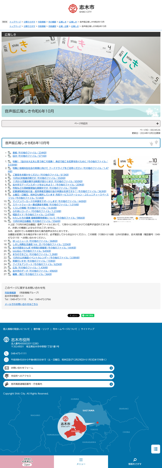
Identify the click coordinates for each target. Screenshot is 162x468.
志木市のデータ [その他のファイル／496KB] (35, 271)
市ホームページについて (65, 329)
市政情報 (42, 22)
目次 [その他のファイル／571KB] (30, 156)
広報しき (62, 22)
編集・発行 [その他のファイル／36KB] (32, 274)
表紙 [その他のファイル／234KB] (30, 153)
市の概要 (52, 22)
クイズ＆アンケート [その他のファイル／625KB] (37, 264)
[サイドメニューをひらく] (155, 449)
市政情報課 (10, 293)
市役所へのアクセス (21, 376)
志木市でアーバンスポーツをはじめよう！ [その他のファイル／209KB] (48, 185)
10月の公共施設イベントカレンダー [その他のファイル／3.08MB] (46, 258)
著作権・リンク (41, 329)
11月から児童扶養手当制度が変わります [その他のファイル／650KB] (48, 181)
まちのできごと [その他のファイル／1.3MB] (35, 254)
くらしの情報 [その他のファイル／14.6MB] (35, 208)
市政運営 (52, 26)
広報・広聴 (63, 26)
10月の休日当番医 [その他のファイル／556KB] (36, 221)
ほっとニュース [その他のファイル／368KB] (35, 241)
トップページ (15, 22)
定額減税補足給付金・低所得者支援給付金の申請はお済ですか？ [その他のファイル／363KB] (59, 191)
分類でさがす (29, 22)
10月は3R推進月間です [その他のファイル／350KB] (39, 178)
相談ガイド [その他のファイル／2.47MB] (34, 214)
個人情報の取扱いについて (16, 329)
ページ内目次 (81, 123)
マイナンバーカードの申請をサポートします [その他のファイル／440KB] (49, 201)
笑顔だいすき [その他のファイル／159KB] (34, 261)
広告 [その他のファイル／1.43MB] (30, 268)
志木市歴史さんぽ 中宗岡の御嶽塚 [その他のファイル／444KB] (44, 248)
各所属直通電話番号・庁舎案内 (26, 384)
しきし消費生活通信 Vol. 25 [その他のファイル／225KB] (42, 244)
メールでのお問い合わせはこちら (21, 304)
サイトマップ (87, 329)
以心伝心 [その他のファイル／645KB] (32, 251)
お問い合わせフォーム (22, 368)
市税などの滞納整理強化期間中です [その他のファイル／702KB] (45, 188)
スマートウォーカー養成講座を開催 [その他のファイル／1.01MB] (46, 205)
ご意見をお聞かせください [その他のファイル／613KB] (41, 175)
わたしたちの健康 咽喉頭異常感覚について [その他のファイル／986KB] (49, 218)
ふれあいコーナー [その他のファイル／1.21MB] (37, 211)
